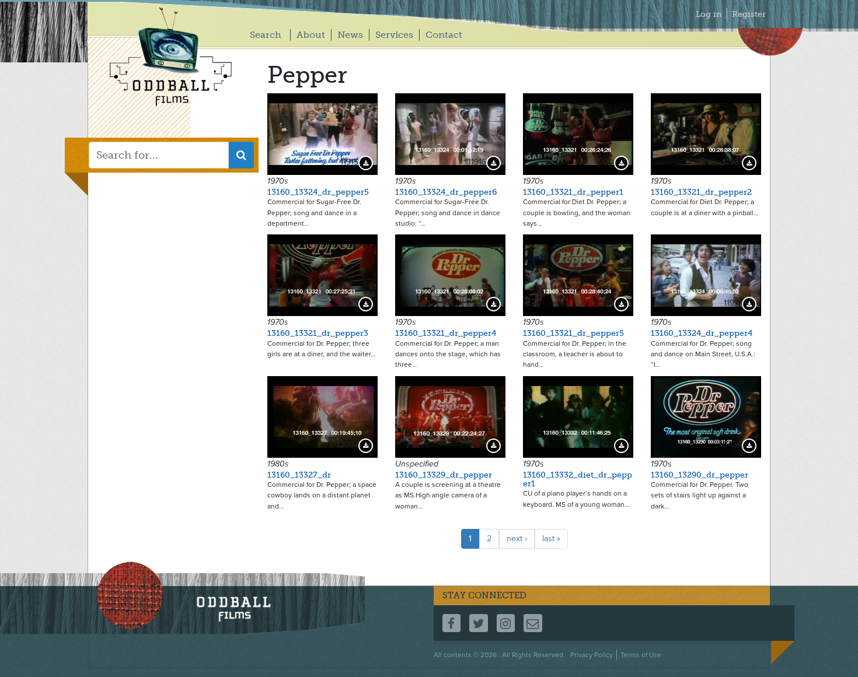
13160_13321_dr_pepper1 (573, 192)
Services (394, 34)
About (311, 34)
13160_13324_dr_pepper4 (701, 333)
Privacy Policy (591, 655)
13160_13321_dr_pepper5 (573, 333)
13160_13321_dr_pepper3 (317, 333)
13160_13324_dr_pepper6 (446, 192)
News (350, 34)
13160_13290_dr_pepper (699, 475)
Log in (709, 14)
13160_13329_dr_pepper (443, 475)
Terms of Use (640, 655)
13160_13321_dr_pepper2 (701, 192)
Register (749, 14)
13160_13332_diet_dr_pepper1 (577, 479)
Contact (443, 34)
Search (265, 34)
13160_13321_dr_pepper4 (445, 333)
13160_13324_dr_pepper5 (318, 192)
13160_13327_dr (299, 475)
